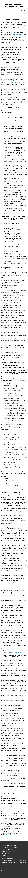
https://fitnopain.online (17, 34)
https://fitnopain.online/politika (18, 82)
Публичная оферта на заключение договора (13, 860)
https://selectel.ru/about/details (16, 652)
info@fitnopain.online (6, 595)
